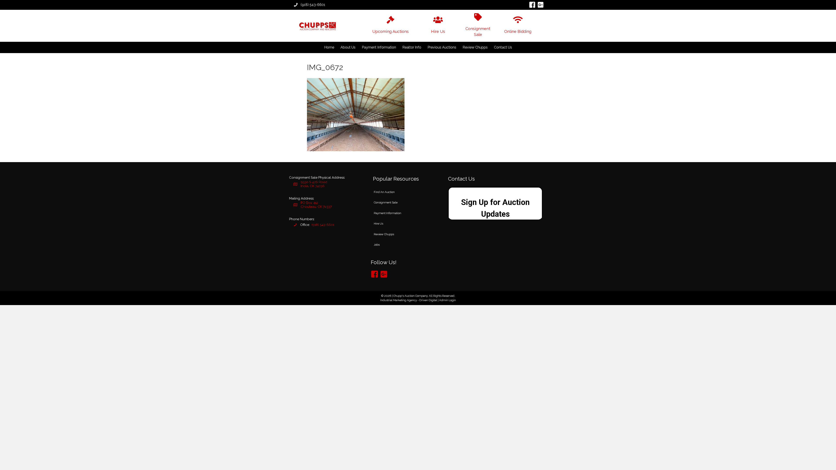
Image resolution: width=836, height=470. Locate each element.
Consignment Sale (386, 202)
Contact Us (503, 47)
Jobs (377, 244)
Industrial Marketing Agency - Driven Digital (408, 300)
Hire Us (378, 223)
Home (329, 47)
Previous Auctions (442, 47)
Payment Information (379, 47)
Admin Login (447, 300)
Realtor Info (411, 47)
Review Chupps (475, 47)
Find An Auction (384, 192)
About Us (348, 47)
